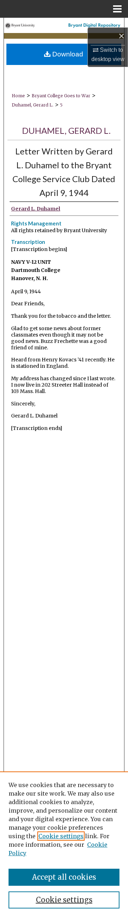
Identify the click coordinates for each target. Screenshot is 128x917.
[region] (64, 844)
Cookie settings (61, 836)
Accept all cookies (64, 877)
